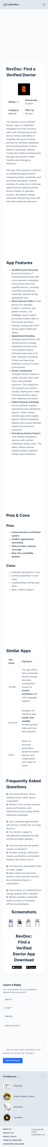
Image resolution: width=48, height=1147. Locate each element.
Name (8, 999)
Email (8, 1008)
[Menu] (44, 4)
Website (9, 1016)
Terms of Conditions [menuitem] (12, 1140)
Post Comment (13, 1060)
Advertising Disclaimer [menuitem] (13, 1144)
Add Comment (12, 1025)
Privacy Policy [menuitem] (10, 1137)
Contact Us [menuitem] (8, 1133)
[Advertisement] (24, 34)
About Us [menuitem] (7, 1129)
